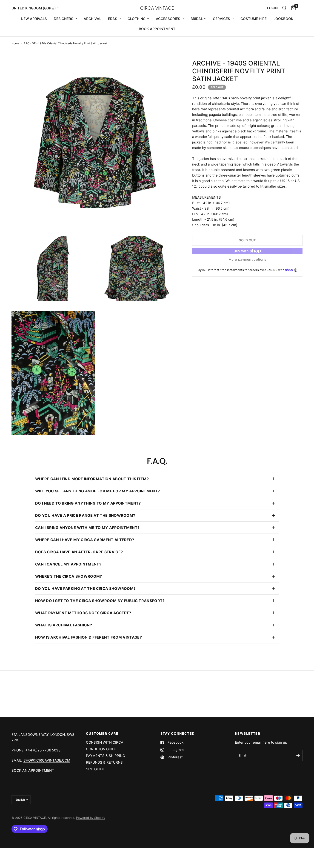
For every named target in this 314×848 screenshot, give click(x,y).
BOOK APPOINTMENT (157, 29)
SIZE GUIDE (95, 769)
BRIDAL (197, 19)
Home (15, 43)
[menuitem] (33, 19)
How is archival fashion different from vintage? (88, 637)
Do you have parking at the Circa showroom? (85, 588)
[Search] (284, 8)
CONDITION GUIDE (101, 749)
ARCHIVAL (92, 19)
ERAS (112, 19)
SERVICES (221, 19)
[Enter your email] (298, 755)
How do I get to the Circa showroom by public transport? (100, 600)
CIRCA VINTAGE (157, 8)
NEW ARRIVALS (34, 19)
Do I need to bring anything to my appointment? (88, 503)
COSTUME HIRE (253, 19)
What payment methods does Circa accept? (83, 613)
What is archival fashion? (63, 625)
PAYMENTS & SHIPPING (105, 756)
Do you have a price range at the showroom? (85, 515)
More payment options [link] (247, 259)
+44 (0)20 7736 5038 (42, 750)
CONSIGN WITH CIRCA (104, 742)
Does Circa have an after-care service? (79, 552)
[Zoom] (168, 69)
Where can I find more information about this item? (92, 479)
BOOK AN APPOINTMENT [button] (32, 770)
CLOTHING (137, 19)
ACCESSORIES (168, 19)
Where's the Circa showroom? (68, 576)
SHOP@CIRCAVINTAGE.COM (46, 760)
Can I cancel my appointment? (68, 564)
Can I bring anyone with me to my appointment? (87, 527)
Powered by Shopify (90, 817)
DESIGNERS (63, 19)
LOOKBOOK (283, 19)
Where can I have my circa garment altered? (84, 539)
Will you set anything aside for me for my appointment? (97, 491)
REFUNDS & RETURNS (104, 762)
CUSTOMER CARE (102, 733)
